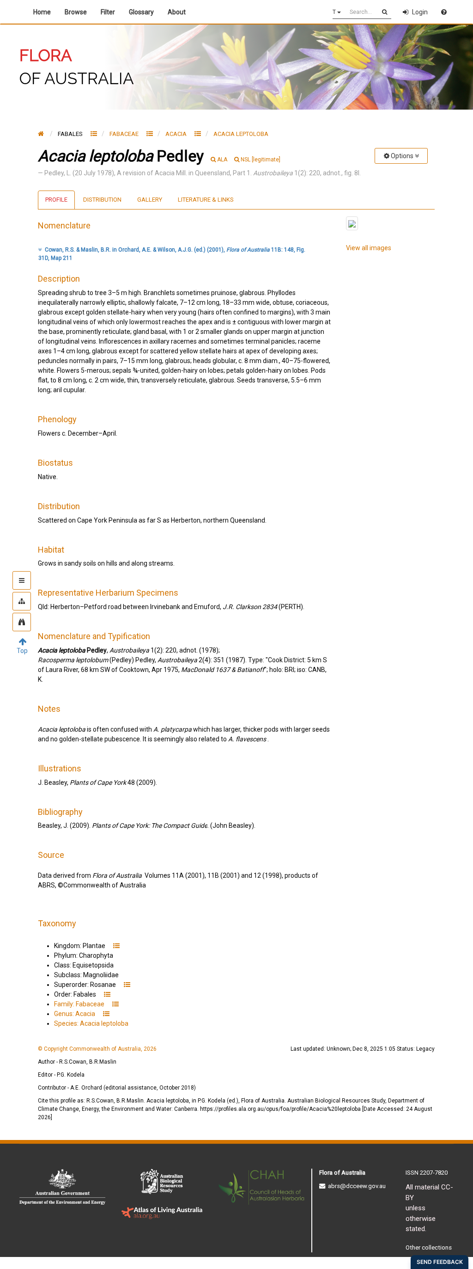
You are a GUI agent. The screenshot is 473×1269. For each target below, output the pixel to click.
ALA (222, 159)
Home (42, 12)
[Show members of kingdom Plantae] (116, 946)
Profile (56, 199)
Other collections (429, 1247)
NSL (260, 159)
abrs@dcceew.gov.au (355, 1186)
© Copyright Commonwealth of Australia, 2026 (97, 1049)
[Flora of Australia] (41, 133)
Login (420, 12)
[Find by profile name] (21, 622)
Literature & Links (206, 199)
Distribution (102, 199)
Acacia (176, 133)
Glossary (141, 12)
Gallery (149, 199)
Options (402, 156)
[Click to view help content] (444, 12)
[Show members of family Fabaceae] (149, 133)
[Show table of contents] (21, 580)
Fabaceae (124, 133)
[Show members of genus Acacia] (197, 133)
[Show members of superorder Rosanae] (127, 984)
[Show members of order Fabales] (94, 133)
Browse (76, 12)
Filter (108, 12)
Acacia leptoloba (240, 133)
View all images (368, 248)
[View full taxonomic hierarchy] (21, 601)
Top (22, 650)
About (178, 12)
